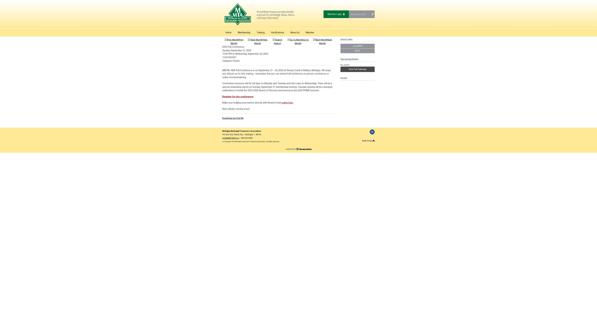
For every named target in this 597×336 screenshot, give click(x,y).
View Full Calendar (358, 69)
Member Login (335, 14)
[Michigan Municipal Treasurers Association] (260, 26)
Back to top (367, 141)
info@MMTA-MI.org (230, 138)
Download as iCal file (232, 118)
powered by (291, 149)
